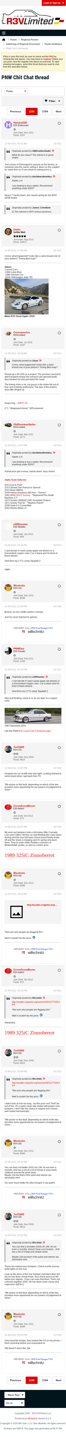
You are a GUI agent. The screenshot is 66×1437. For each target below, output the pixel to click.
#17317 (57, 669)
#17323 (57, 1162)
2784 (45, 111)
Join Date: (18, 132)
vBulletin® (32, 1418)
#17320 (57, 894)
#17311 (57, 143)
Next (58, 111)
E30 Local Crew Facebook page (35, 731)
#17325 (57, 1335)
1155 (31, 111)
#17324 (57, 1235)
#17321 (57, 990)
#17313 (57, 353)
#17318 (57, 768)
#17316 (57, 606)
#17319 (57, 827)
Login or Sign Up (51, 3)
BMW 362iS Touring (20, 495)
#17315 (57, 545)
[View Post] (52, 151)
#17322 (57, 1071)
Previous (15, 111)
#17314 (57, 445)
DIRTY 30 (22, 403)
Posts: (16, 135)
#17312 (57, 250)
